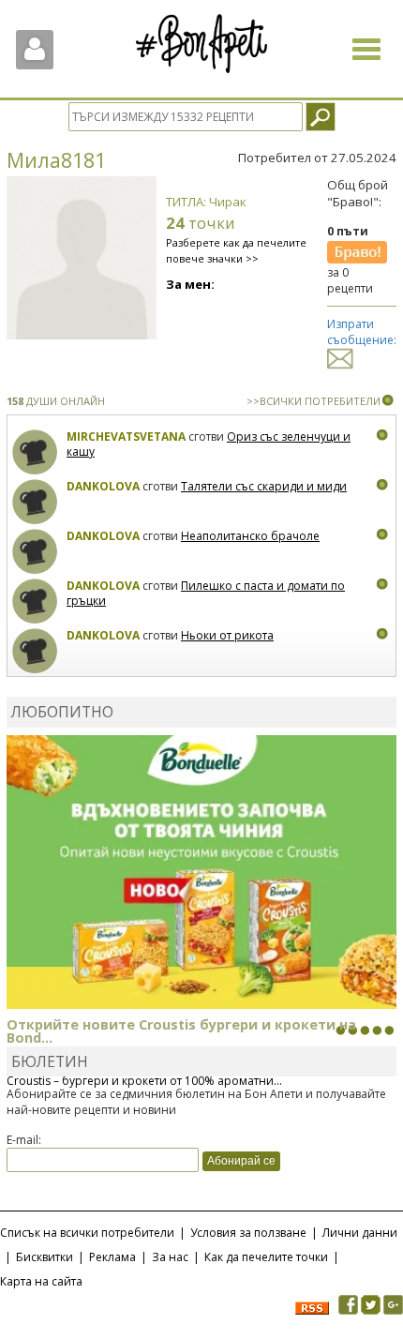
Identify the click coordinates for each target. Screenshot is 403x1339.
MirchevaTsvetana (126, 436)
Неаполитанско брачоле (250, 536)
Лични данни (359, 1233)
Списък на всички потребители (87, 1233)
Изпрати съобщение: (361, 332)
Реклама (112, 1257)
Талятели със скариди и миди (264, 486)
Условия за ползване (248, 1233)
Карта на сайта (41, 1281)
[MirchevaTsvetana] (35, 452)
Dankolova (103, 486)
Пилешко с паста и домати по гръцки (206, 593)
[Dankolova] (35, 502)
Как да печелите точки (266, 1257)
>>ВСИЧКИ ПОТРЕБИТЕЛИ (313, 401)
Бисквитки (44, 1257)
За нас (170, 1257)
